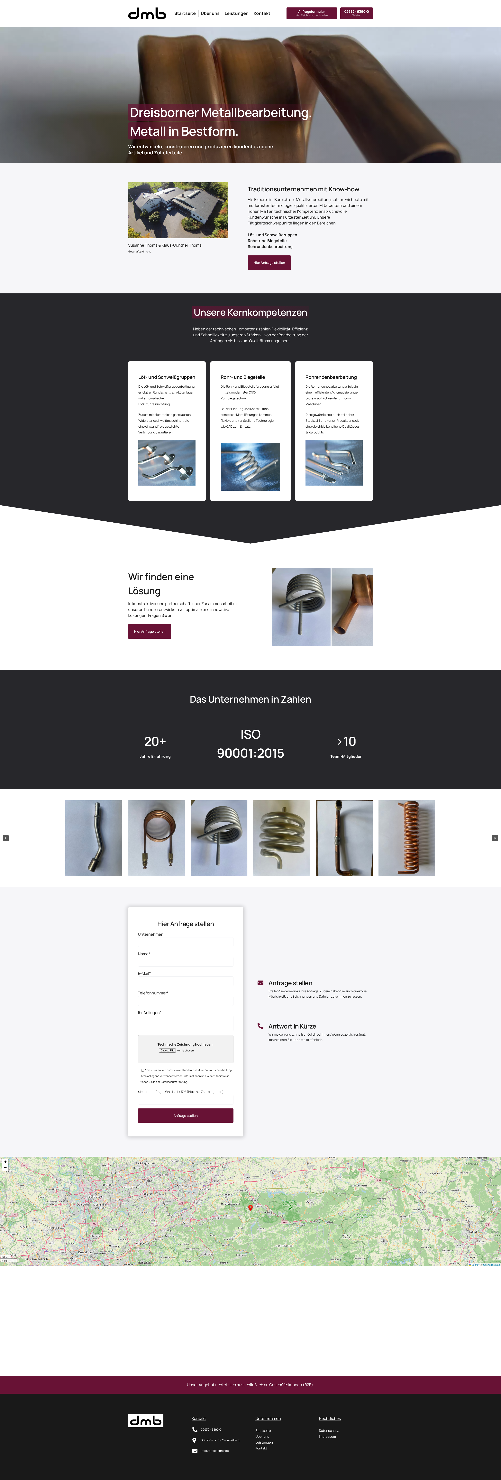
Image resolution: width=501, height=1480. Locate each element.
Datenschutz (329, 1430)
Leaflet (475, 1264)
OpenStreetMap (491, 1264)
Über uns (262, 1436)
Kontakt (261, 1448)
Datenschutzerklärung (174, 1082)
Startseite (263, 1430)
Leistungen (264, 1442)
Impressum (327, 1436)
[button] (94, 838)
